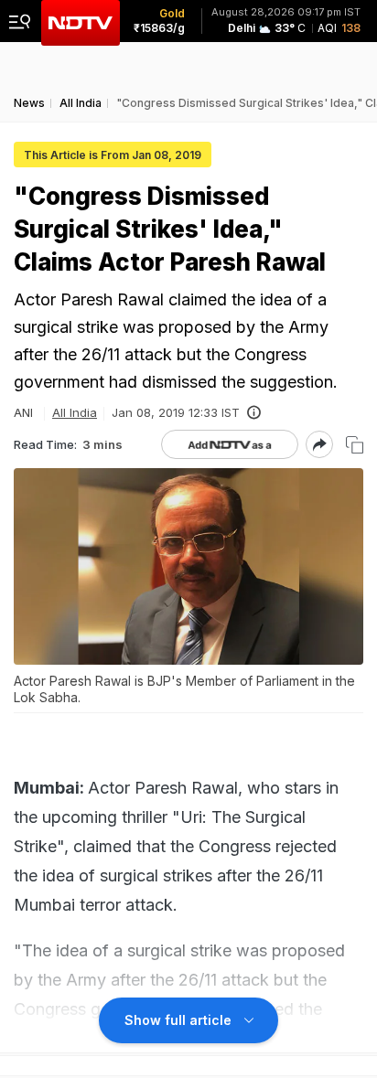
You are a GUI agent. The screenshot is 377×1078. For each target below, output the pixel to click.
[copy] (354, 445)
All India (74, 412)
